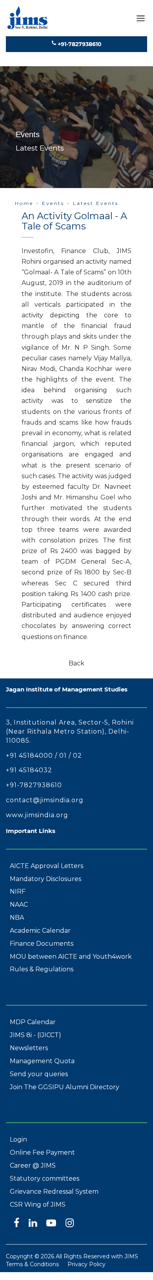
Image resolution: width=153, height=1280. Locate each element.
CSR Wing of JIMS (38, 1204)
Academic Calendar (40, 930)
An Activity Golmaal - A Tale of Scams (74, 221)
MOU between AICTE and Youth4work (71, 956)
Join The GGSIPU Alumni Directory (64, 1087)
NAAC (19, 904)
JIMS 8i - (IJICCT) (35, 1035)
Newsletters (29, 1048)
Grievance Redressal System (54, 1191)
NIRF (18, 891)
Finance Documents (41, 943)
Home (24, 203)
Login (18, 1139)
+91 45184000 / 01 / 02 (44, 755)
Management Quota (42, 1061)
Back (76, 663)
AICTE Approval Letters (46, 866)
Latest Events (95, 203)
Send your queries (39, 1074)
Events (53, 203)
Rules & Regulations (41, 969)
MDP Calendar (33, 1022)
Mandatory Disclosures (45, 879)
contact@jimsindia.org (45, 800)
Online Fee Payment (42, 1152)
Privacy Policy (86, 1264)
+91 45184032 (29, 770)
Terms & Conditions (32, 1264)
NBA (17, 917)
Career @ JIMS (33, 1165)
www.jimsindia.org (37, 815)
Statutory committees (44, 1178)
